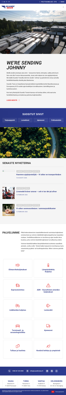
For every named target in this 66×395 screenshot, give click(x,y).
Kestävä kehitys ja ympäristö (48, 351)
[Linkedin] (47, 371)
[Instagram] (56, 371)
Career (19, 171)
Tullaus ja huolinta (17, 351)
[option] (6, 1)
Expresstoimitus (17, 290)
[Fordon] (48, 326)
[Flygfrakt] (48, 306)
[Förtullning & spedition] (18, 346)
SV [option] (6, 1)
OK (53, 391)
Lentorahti (48, 310)
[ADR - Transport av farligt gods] (48, 285)
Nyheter (36, 171)
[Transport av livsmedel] (18, 265)
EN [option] (9, 1)
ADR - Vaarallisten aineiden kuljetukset (48, 291)
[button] (63, 7)
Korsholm (27, 171)
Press (27, 188)
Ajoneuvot (48, 330)
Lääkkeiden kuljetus (17, 310)
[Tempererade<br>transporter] (48, 265)
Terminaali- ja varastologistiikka (17, 331)
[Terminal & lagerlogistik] (18, 326)
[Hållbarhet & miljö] (48, 346)
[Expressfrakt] (18, 285)
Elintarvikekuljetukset (18, 270)
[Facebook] (51, 371)
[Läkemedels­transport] (18, 306)
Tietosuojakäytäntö (59, 391)
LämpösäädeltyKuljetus (48, 271)
